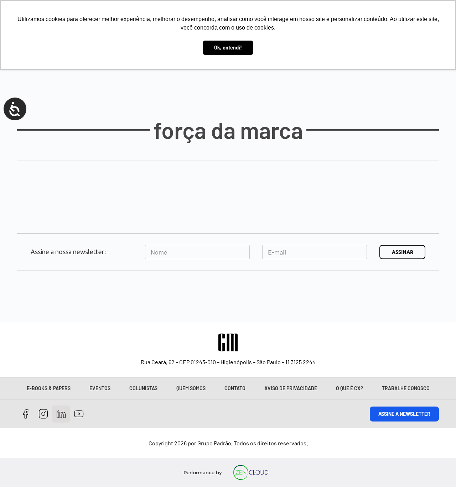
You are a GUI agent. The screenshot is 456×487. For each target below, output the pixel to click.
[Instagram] (43, 414)
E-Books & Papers (49, 388)
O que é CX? (349, 388)
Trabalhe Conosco (406, 388)
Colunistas (143, 388)
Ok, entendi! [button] (228, 47)
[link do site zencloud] (251, 472)
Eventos (99, 388)
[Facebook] (26, 414)
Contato (234, 388)
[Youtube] (79, 414)
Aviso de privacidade (290, 388)
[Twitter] (61, 414)
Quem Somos (191, 388)
